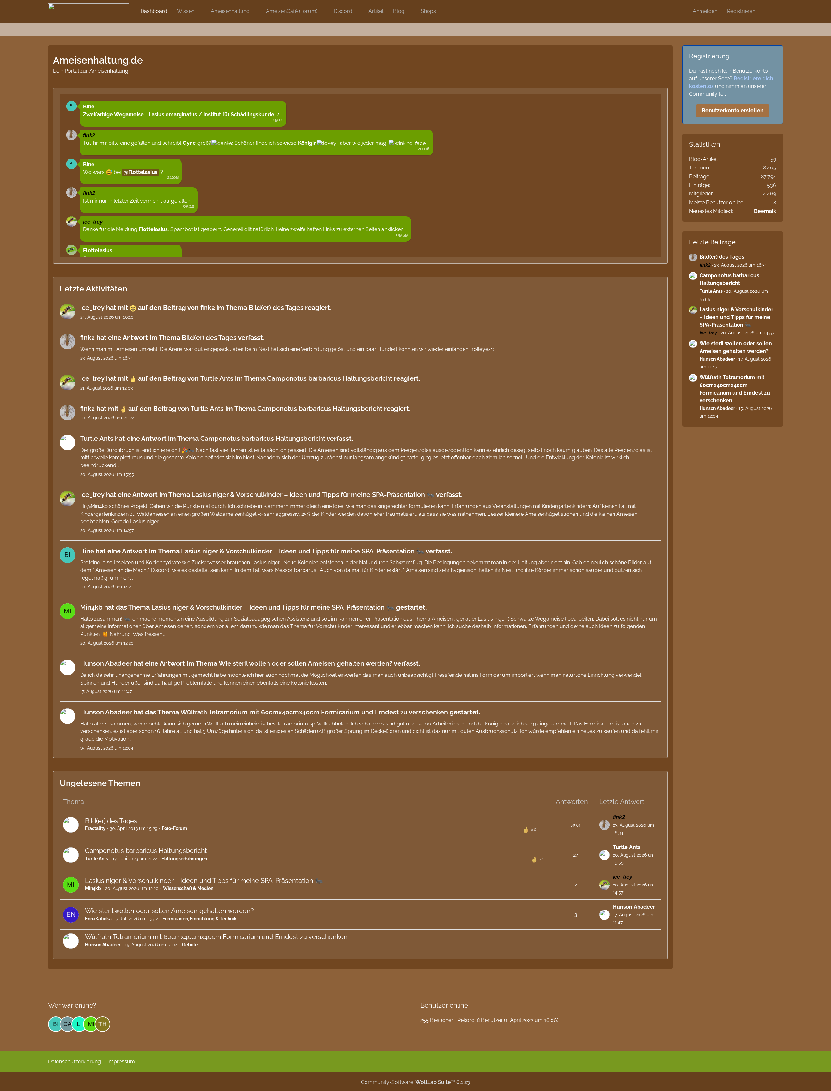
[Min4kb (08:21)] (91, 1024)
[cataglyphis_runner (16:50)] (67, 1024)
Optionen (565, 101)
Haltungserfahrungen (184, 858)
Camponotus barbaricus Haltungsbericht (146, 851)
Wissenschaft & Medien (188, 888)
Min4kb (93, 888)
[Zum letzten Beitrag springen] (604, 825)
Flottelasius (142, 172)
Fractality (95, 828)
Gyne (189, 143)
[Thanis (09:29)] (102, 1024)
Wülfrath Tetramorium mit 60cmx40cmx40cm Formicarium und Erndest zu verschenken (216, 937)
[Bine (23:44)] (56, 1024)
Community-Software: (415, 1082)
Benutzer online (444, 1005)
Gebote (190, 944)
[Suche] (771, 11)
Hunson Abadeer (634, 907)
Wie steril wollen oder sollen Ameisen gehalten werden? (169, 911)
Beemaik (765, 211)
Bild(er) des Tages (111, 821)
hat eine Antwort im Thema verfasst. (172, 337)
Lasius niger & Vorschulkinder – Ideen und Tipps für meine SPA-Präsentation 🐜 (204, 881)
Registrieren (741, 11)
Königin (307, 143)
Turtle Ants (96, 858)
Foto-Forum (174, 828)
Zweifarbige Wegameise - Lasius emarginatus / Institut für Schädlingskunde (178, 114)
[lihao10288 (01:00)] (79, 1024)
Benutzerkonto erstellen (732, 110)
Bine (88, 107)
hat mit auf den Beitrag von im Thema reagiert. (206, 308)
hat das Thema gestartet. (253, 607)
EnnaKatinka (98, 918)
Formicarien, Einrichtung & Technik (199, 918)
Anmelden (705, 11)
